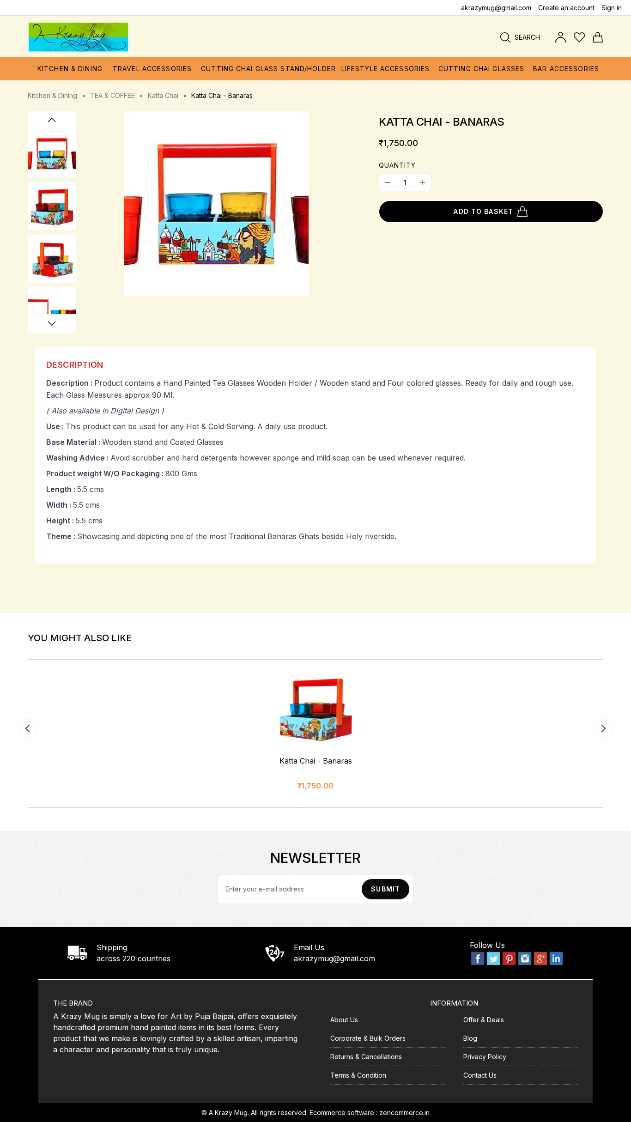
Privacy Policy (484, 1057)
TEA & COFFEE (112, 95)
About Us (344, 1020)
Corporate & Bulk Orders (368, 1038)
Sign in (611, 8)
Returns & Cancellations (366, 1057)
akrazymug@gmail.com (496, 8)
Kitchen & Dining (52, 95)
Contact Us (480, 1075)
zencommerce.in (404, 1112)
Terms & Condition (358, 1075)
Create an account (566, 8)
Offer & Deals (483, 1020)
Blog (470, 1038)
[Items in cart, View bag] (597, 37)
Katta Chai (163, 95)
